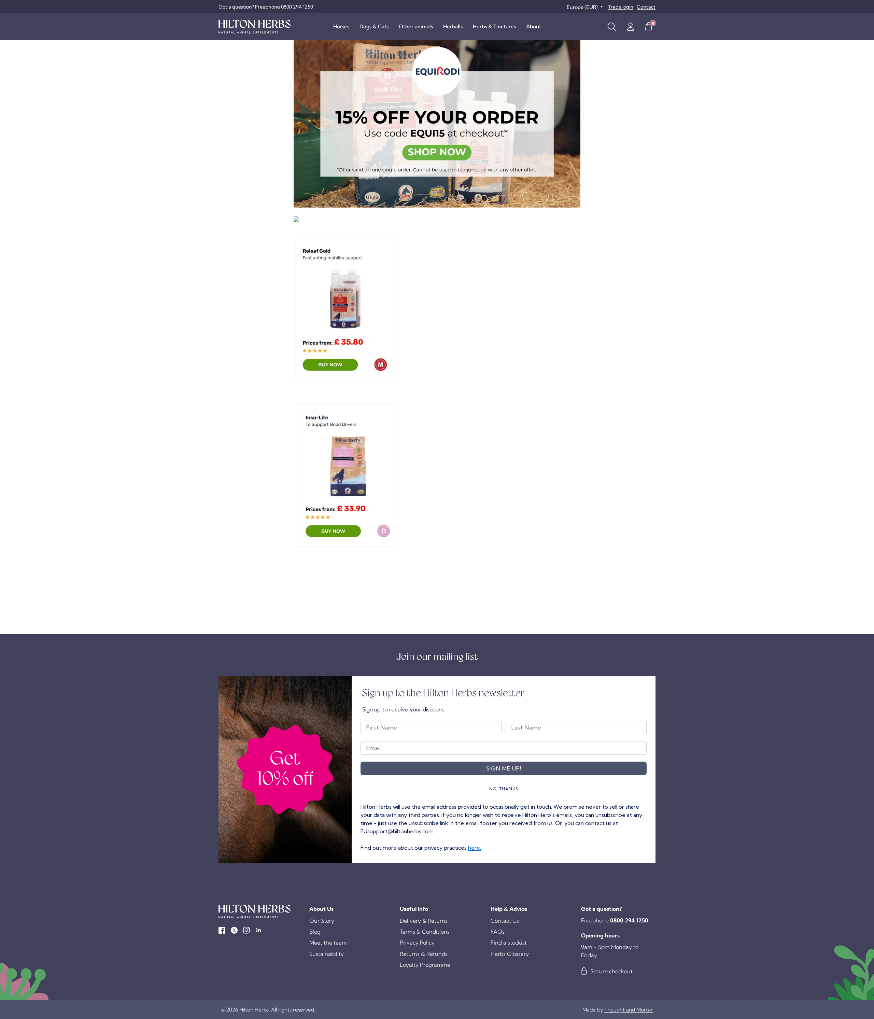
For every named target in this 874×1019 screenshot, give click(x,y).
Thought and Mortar (628, 1009)
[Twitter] (234, 930)
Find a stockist (509, 942)
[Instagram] (246, 930)
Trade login (620, 7)
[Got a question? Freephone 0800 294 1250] (265, 7)
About (533, 26)
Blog (315, 931)
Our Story (321, 920)
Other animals (416, 26)
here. (474, 847)
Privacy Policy (417, 942)
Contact (646, 7)
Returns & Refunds (424, 953)
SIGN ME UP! (503, 768)
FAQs (498, 931)
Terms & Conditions (425, 931)
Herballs (453, 26)
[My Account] (630, 26)
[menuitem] (341, 26)
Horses (341, 26)
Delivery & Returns (424, 920)
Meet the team (328, 942)
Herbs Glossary (510, 953)
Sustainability (326, 953)
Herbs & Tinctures (494, 26)
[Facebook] (221, 930)
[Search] (611, 26)
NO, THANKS (503, 788)
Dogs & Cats (374, 26)
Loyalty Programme (425, 964)
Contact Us (505, 920)
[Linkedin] (258, 930)
